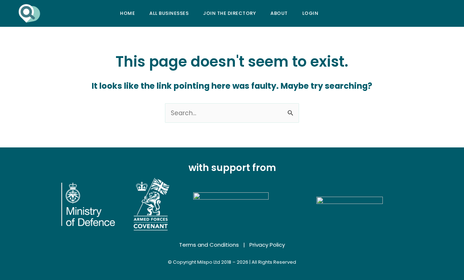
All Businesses (168, 13)
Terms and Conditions (209, 244)
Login (310, 13)
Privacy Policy (267, 244)
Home (127, 13)
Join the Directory (229, 13)
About (279, 13)
